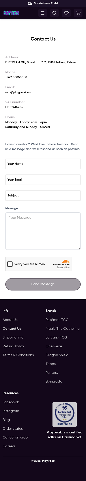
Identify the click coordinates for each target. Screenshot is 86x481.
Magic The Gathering (63, 329)
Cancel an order (16, 437)
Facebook (11, 402)
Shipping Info (13, 337)
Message (11, 208)
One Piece (54, 346)
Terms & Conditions (18, 355)
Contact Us (12, 329)
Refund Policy (13, 346)
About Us (10, 320)
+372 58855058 (16, 77)
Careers (9, 446)
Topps (51, 364)
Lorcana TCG (56, 337)
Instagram (11, 411)
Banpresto (54, 381)
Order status (13, 429)
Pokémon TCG (57, 320)
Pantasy (52, 373)
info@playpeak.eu (18, 92)
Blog (6, 420)
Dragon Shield (57, 355)
